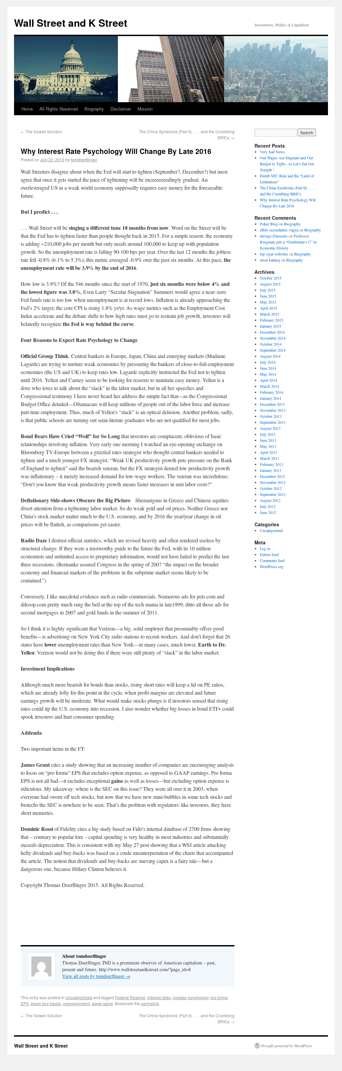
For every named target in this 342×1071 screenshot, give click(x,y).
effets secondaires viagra (279, 229)
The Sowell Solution (41, 131)
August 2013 (270, 428)
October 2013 (271, 416)
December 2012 (272, 476)
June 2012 (268, 512)
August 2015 (270, 284)
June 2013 (268, 440)
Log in (265, 548)
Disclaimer (121, 109)
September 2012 (273, 494)
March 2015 (269, 314)
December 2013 (272, 404)
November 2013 (273, 410)
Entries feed (269, 554)
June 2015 (268, 296)
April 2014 (268, 380)
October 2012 (271, 488)
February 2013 (271, 464)
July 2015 (268, 290)
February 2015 (271, 320)
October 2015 (271, 278)
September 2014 (273, 350)
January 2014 (270, 398)
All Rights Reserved (58, 109)
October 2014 (271, 344)
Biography (94, 109)
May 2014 (268, 374)
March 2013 (269, 458)
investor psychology (190, 997)
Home (27, 109)
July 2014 (268, 362)
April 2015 (268, 308)
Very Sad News (272, 151)
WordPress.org (272, 566)
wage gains (102, 1003)
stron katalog (270, 259)
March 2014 (269, 386)
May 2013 (268, 446)
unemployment (76, 1003)
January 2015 (270, 326)
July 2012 (268, 506)
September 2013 (273, 422)
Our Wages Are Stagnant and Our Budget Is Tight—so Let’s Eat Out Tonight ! (287, 163)
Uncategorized (78, 997)
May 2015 (268, 302)
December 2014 (272, 332)
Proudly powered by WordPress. (287, 1045)
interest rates (159, 997)
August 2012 (270, 500)
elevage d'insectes (274, 235)
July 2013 (268, 434)
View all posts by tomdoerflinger (96, 976)
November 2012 (273, 482)
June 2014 (268, 368)
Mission (145, 109)
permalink (150, 1003)
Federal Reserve (130, 997)
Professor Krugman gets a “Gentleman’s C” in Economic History (288, 241)
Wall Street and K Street (70, 22)
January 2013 (270, 470)
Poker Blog (269, 223)
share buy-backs (46, 1003)
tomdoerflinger (84, 159)
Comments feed (272, 560)
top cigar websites (274, 253)
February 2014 (271, 392)
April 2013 (268, 452)
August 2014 (270, 356)
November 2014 (273, 338)
